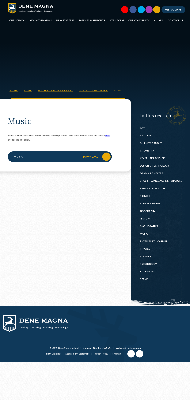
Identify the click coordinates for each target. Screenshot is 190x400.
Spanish (145, 279)
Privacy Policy (101, 353)
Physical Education (153, 241)
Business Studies (151, 143)
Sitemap (117, 353)
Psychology (148, 263)
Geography (147, 211)
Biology (145, 135)
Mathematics (149, 226)
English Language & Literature (161, 180)
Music (118, 90)
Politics (145, 256)
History (145, 218)
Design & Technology (154, 165)
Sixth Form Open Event (55, 90)
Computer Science (152, 158)
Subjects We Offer (93, 90)
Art (142, 127)
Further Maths (150, 203)
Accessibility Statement (77, 353)
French (145, 195)
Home (14, 90)
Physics (145, 248)
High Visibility (53, 353)
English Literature (153, 188)
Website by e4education (128, 347)
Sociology (147, 271)
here (107, 135)
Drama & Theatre (151, 173)
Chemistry (147, 150)
